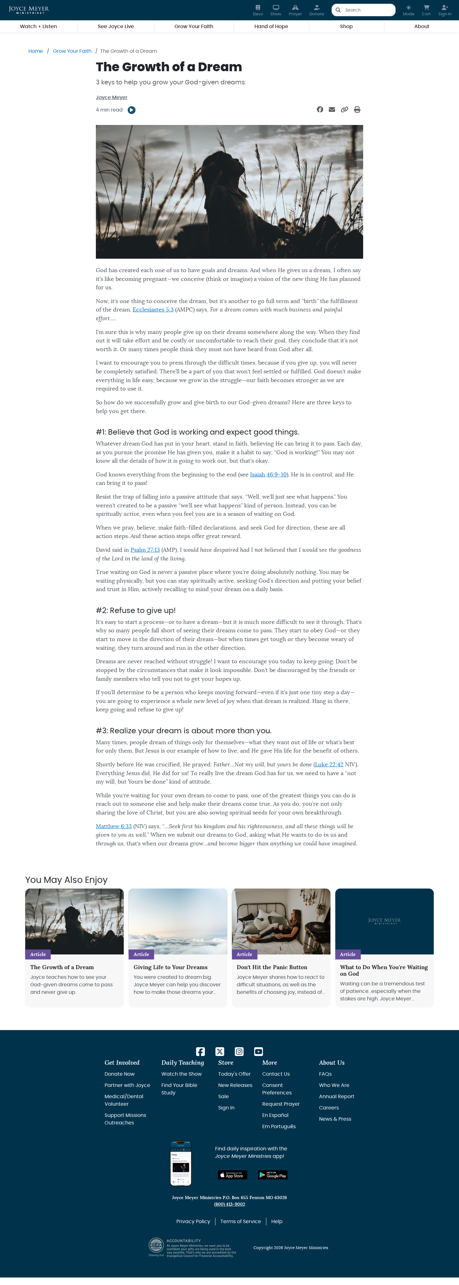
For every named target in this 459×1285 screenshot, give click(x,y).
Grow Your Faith (72, 51)
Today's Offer (234, 1074)
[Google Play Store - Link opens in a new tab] (272, 1175)
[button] (408, 10)
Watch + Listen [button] (38, 26)
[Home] (28, 10)
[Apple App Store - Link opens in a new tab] (232, 1175)
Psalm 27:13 (145, 550)
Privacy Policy (193, 1221)
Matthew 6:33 (114, 826)
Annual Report (336, 1096)
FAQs (325, 1074)
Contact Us (276, 1074)
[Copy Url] (344, 109)
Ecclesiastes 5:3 (153, 310)
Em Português (279, 1126)
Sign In (226, 1107)
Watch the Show (181, 1074)
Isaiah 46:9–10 (268, 475)
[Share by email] (332, 109)
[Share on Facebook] (320, 109)
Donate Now (120, 1074)
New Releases (235, 1085)
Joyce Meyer (111, 97)
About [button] (421, 26)
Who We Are (334, 1085)
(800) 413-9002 (229, 1204)
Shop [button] (346, 26)
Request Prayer (281, 1104)
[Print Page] (357, 109)
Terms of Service (240, 1221)
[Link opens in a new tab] (200, 1052)
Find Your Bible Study (179, 1089)
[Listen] (132, 110)
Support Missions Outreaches (125, 1119)
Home (35, 51)
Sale (223, 1096)
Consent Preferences (277, 1089)
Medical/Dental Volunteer (124, 1100)
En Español (275, 1115)
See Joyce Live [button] (116, 26)
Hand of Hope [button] (271, 26)
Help (277, 1221)
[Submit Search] (338, 10)
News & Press (335, 1119)
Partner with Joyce (127, 1085)
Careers (329, 1107)
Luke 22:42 (329, 765)
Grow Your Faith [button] (194, 26)
